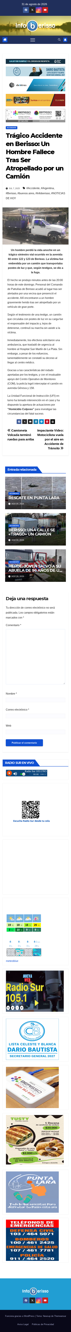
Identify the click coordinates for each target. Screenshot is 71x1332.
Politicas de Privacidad (43, 1324)
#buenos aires (26, 193)
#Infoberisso (43, 193)
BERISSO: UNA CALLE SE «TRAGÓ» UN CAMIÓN (31, 532)
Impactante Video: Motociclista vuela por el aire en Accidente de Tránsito (50, 439)
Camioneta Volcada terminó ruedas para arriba (20, 435)
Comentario (13, 625)
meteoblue (12, 961)
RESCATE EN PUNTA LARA (33, 497)
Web (8, 725)
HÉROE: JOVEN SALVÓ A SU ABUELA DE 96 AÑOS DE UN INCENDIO (35, 570)
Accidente (11, 128)
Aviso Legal (23, 1324)
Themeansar (60, 1316)
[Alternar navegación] (32, 40)
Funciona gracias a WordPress (20, 1316)
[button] (59, 39)
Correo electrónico (17, 709)
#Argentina (47, 188)
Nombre (11, 693)
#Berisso (11, 193)
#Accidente (33, 188)
